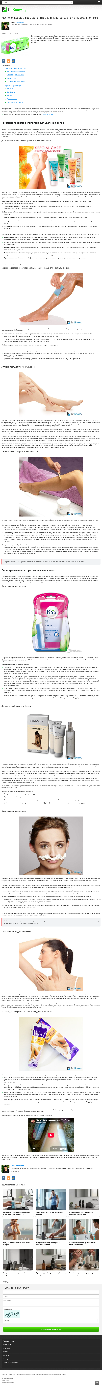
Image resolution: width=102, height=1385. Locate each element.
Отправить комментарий (51, 1329)
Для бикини (11, 92)
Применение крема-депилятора (15, 68)
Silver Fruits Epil (48, 114)
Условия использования (8, 1382)
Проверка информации (10, 1362)
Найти (71, 2)
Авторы (5, 1351)
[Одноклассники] (8, 61)
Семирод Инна (20, 22)
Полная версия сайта (10, 1366)
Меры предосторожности (15, 75)
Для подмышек (12, 99)
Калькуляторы (7, 1344)
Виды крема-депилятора (12, 86)
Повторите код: (8, 1309)
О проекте (6, 1348)
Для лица (10, 95)
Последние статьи (9, 1341)
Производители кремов (15, 102)
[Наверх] (97, 1383)
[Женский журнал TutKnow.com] (14, 10)
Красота (3, 33)
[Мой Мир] (13, 61)
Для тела (10, 89)
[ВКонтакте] (3, 61)
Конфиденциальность (7, 1378)
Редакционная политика (11, 1359)
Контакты (6, 1355)
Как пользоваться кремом (16, 81)
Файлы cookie (5, 1380)
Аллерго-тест (11, 78)
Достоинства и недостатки (16, 71)
